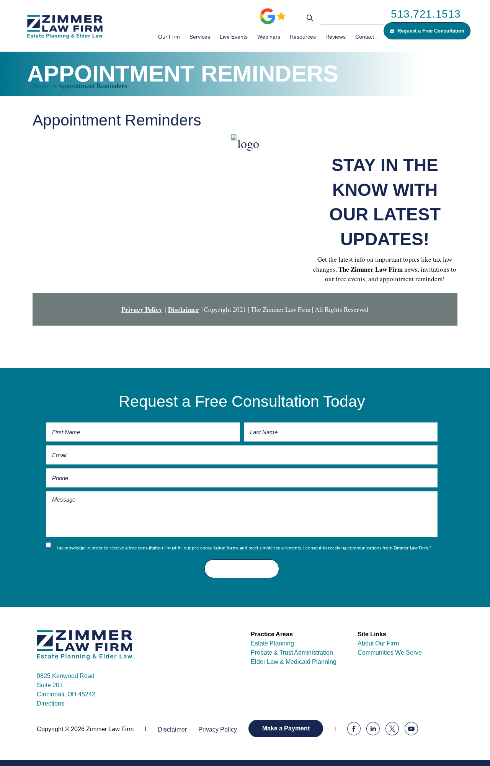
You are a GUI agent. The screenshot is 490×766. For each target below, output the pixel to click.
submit (241, 568)
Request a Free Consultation (430, 31)
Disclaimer (183, 309)
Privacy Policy (141, 309)
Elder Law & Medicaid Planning (293, 661)
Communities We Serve (390, 652)
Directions (50, 703)
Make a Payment (286, 728)
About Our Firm (378, 643)
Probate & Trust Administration (292, 652)
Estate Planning (272, 643)
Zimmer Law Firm (69, 26)
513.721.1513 (426, 14)
